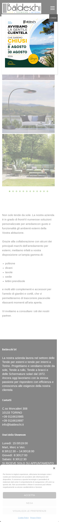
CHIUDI (53, 18)
